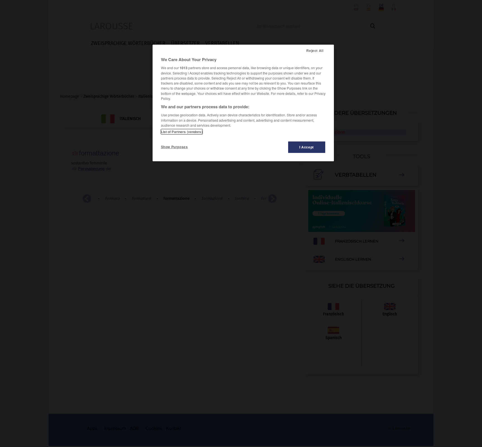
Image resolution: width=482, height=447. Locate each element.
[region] (243, 103)
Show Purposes (174, 146)
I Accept (306, 147)
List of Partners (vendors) (182, 131)
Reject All (314, 50)
